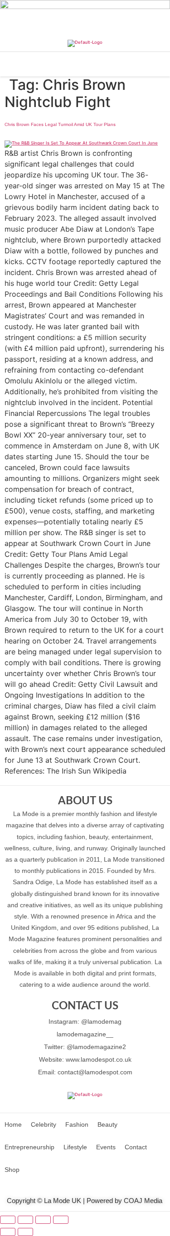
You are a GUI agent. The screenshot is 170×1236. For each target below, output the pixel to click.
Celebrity (43, 1124)
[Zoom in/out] (7, 1220)
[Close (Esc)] (60, 1220)
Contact (136, 1147)
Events (106, 1147)
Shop (12, 1169)
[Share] (43, 1220)
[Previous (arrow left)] (7, 1232)
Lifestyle (75, 1147)
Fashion (76, 1124)
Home (13, 1124)
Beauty (107, 1124)
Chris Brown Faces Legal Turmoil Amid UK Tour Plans (60, 124)
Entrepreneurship (29, 1147)
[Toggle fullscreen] (25, 1220)
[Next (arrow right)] (25, 1232)
